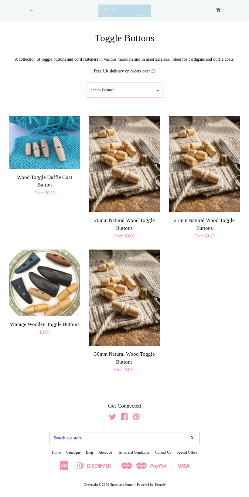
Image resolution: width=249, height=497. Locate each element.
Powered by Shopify (151, 484)
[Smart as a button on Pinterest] (136, 418)
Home (56, 452)
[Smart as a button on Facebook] (124, 418)
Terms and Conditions (134, 452)
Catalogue (73, 452)
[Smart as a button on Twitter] (112, 418)
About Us (105, 452)
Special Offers (187, 452)
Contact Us (163, 452)
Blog (89, 452)
